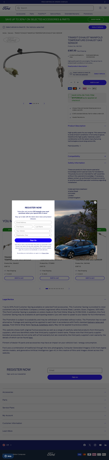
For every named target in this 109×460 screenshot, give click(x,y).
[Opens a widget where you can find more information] (8, 456)
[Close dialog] (95, 202)
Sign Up (33, 240)
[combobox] (32, 230)
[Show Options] (50, 230)
